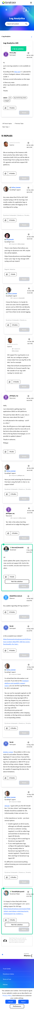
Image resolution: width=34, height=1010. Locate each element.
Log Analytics (6, 36)
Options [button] (31, 36)
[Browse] (7, 9)
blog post (17, 72)
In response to (17, 244)
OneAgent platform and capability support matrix (17, 683)
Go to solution (19, 49)
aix (10, 97)
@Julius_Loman (8, 752)
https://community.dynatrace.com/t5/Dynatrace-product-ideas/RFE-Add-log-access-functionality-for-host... (17, 641)
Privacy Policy (7, 995)
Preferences (17, 1006)
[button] (10, 1002)
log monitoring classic (20, 97)
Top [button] (2, 955)
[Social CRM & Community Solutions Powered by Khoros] (28, 955)
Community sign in (26, 10)
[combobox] (17, 24)
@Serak (7, 806)
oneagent (7, 100)
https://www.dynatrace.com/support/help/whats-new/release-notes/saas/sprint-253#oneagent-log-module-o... (17, 911)
